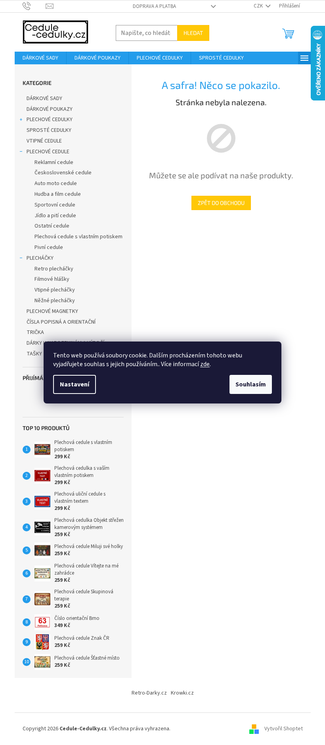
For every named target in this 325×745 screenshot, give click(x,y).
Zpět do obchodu (221, 202)
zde (205, 364)
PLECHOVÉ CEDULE (48, 152)
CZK (259, 6)
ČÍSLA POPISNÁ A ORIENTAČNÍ (61, 322)
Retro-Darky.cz (149, 693)
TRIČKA (35, 332)
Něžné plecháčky (54, 301)
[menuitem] (40, 58)
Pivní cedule (48, 247)
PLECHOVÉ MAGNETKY (52, 311)
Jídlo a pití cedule (55, 216)
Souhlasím (250, 384)
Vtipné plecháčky (54, 290)
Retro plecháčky (53, 269)
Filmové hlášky (51, 279)
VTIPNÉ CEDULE (44, 141)
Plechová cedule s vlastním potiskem (78, 237)
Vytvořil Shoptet (283, 729)
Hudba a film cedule (57, 194)
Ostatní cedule (51, 226)
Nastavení (74, 384)
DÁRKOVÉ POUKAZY (50, 109)
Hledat (193, 32)
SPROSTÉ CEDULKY (49, 130)
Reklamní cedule (53, 162)
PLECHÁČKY (40, 258)
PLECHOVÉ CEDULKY (50, 120)
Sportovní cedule (54, 205)
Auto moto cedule (55, 183)
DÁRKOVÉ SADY (44, 98)
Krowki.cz (182, 693)
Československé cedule (63, 173)
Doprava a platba (154, 6)
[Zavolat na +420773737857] (34, 6)
